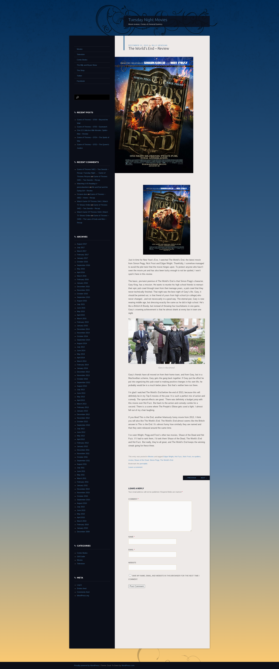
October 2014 (82, 336)
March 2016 (81, 276)
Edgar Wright (168, 457)
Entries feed (81, 588)
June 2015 (81, 308)
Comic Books (82, 60)
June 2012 (81, 432)
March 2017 (81, 251)
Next (204, 478)
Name (131, 537)
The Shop (80, 70)
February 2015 (83, 322)
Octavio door (82, 194)
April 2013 (81, 400)
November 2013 (83, 375)
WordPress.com (128, 665)
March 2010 (81, 521)
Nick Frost (187, 457)
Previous (190, 478)
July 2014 (81, 347)
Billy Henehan (159, 45)
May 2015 (81, 311)
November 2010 (83, 493)
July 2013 (81, 390)
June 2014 (81, 350)
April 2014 (81, 358)
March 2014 (81, 361)
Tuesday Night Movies (147, 19)
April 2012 (81, 439)
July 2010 (81, 507)
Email (131, 550)
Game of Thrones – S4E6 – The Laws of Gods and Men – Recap (93, 219)
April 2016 (81, 272)
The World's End (166, 460)
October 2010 (82, 496)
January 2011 (82, 485)
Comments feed (83, 592)
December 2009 (83, 532)
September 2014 (83, 340)
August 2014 (82, 343)
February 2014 (83, 365)
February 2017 (83, 255)
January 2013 (82, 411)
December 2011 (83, 450)
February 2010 (83, 524)
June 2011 (81, 471)
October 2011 (82, 457)
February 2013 (83, 407)
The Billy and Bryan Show (87, 65)
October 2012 (82, 421)
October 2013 (82, 379)
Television (81, 54)
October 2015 (82, 294)
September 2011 (83, 461)
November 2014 (83, 333)
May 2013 (81, 397)
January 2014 (82, 368)
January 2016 (82, 283)
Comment (133, 499)
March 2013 (81, 404)
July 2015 (81, 304)
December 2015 (83, 287)
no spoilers (196, 457)
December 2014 (83, 329)
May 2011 (81, 475)
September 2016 (83, 265)
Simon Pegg (154, 460)
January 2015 (82, 326)
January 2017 (82, 258)
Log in (79, 585)
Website (132, 563)
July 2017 (81, 247)
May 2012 (81, 436)
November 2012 (83, 418)
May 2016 (81, 269)
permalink (143, 464)
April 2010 (81, 517)
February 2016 (83, 279)
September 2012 (83, 425)
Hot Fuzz (178, 457)
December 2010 (83, 489)
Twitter (79, 76)
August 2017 (82, 244)
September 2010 (83, 500)
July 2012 (81, 429)
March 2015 (81, 318)
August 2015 (82, 301)
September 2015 (83, 297)
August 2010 (82, 503)
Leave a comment (135, 467)
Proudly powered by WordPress (86, 665)
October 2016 (82, 262)
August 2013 (82, 386)
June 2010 (81, 510)
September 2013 (83, 382)
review (130, 460)
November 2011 (83, 453)
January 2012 (82, 446)
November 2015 (83, 290)
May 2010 (81, 514)
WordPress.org (83, 596)
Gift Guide (81, 556)
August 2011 (82, 464)
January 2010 (82, 528)
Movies (151, 457)
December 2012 (83, 414)
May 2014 (81, 354)
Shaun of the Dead (141, 460)
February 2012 (83, 443)
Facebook (81, 81)
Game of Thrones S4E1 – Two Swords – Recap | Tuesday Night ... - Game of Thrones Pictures (93, 172)
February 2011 (82, 482)
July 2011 (80, 468)
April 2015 (81, 315)
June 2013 (81, 393)
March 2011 (81, 478)
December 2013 (83, 372)
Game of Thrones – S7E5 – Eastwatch (92, 127)
